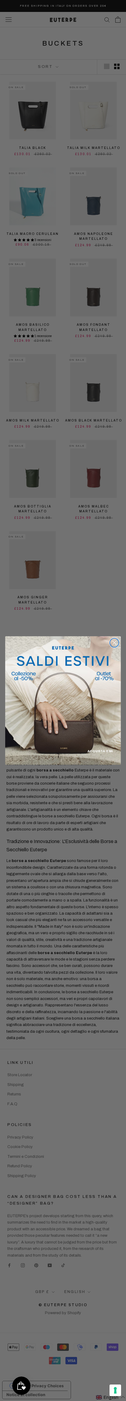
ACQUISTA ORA (100, 751)
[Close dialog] (114, 642)
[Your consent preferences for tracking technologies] (115, 1390)
